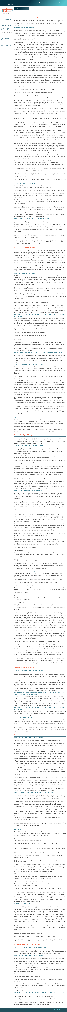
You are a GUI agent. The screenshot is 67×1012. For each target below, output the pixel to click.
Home (36, 2)
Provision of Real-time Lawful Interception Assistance (6, 20)
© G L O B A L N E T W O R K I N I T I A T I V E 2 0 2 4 (16, 1010)
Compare (41, 2)
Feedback (55, 2)
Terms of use (30, 1010)
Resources (48, 2)
